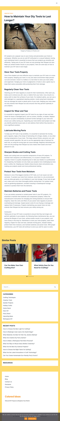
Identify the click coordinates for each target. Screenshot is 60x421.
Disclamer (8, 384)
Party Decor (6, 313)
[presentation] (15, 253)
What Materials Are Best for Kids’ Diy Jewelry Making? (20, 335)
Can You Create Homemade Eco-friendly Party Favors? (20, 355)
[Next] (55, 259)
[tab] (26, 276)
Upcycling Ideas (8, 316)
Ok (26, 418)
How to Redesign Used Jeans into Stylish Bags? (18, 332)
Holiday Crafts (7, 305)
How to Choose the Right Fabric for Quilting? (17, 349)
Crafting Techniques (9, 297)
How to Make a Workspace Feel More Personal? (18, 341)
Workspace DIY (7, 319)
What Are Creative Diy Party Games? (14, 338)
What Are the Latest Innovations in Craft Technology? (20, 352)
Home (7, 376)
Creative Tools (8, 13)
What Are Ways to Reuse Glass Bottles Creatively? (19, 343)
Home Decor (7, 308)
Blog (6, 379)
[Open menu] (56, 3)
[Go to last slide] (4, 259)
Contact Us (8, 382)
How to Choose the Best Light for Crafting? (16, 329)
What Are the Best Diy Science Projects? (15, 346)
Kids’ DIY (6, 311)
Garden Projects (8, 303)
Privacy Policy (9, 387)
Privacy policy (32, 418)
